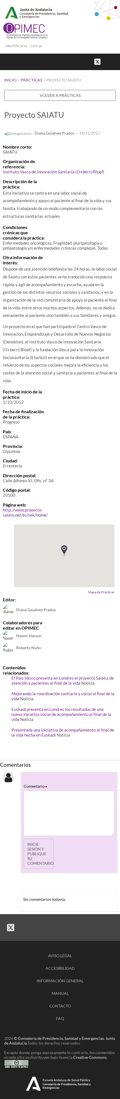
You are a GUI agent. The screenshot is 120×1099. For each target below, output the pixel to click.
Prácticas (31, 80)
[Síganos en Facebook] (106, 61)
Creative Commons (90, 1057)
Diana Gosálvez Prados (54, 133)
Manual (60, 993)
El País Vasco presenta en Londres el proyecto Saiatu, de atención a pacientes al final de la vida (62, 680)
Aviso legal (60, 955)
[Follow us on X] (97, 61)
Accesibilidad (60, 968)
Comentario (35, 786)
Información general (60, 980)
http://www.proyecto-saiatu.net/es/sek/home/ (25, 512)
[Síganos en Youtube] (111, 61)
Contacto (60, 1006)
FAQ (60, 1018)
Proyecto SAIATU (63, 80)
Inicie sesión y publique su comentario (40, 854)
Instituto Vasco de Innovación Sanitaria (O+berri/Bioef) (53, 171)
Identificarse (16, 45)
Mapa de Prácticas (101, 592)
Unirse (36, 45)
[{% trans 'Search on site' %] (117, 61)
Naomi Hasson (29, 635)
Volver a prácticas (60, 95)
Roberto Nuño (28, 647)
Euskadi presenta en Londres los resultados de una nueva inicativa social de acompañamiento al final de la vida (61, 714)
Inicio (10, 80)
